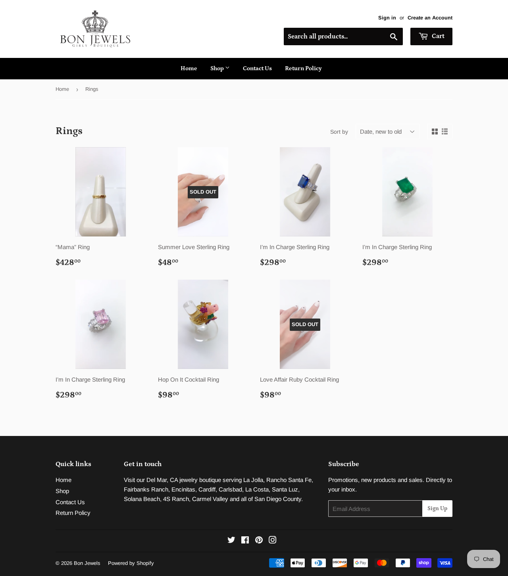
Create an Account (430, 18)
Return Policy (303, 68)
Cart (437, 36)
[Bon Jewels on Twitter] (231, 541)
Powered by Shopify (131, 563)
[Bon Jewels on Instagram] (273, 541)
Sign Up (437, 508)
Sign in (387, 18)
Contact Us (257, 68)
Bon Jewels (87, 563)
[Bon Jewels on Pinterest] (259, 541)
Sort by (339, 132)
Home (189, 68)
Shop (217, 68)
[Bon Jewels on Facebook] (245, 541)
